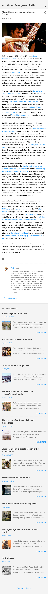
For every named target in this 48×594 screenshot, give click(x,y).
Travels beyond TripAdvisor (14, 313)
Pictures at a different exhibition (17, 339)
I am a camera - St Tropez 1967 (16, 365)
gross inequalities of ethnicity (15, 236)
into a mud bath (18, 72)
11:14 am (14, 293)
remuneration (37, 236)
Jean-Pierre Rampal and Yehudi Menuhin (23, 102)
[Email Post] (3, 260)
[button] (45, 12)
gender (29, 236)
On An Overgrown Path (21, 5)
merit (4, 238)
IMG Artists (6, 209)
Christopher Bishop (34, 107)
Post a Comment (10, 298)
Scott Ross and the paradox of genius (19, 503)
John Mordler (10, 112)
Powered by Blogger (24, 588)
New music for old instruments (16, 477)
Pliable (13, 268)
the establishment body (19, 233)
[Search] (45, 6)
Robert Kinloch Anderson (20, 115)
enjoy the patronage (22, 209)
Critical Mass (8, 558)
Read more (41, 333)
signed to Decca (32, 214)
